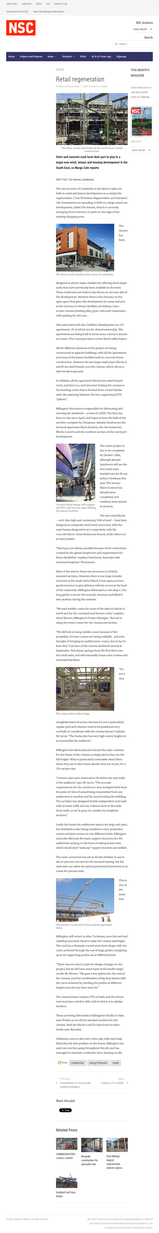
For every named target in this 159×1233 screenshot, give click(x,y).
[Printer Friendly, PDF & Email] (62, 1062)
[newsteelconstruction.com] (20, 27)
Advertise (26, 3)
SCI (48, 3)
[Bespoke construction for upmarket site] (92, 1145)
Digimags (121, 56)
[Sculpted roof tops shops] (66, 1181)
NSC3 (95, 86)
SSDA (83, 56)
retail (116, 1063)
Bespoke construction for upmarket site (89, 1160)
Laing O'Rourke (98, 1063)
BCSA (39, 3)
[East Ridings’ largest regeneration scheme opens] (117, 1145)
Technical (67, 56)
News (50, 56)
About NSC (11, 3)
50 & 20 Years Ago (101, 56)
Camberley (77, 1063)
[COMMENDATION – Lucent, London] (66, 1144)
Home (12, 56)
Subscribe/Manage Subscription (48, 11)
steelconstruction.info (17, 11)
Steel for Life (60, 3)
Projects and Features (31, 56)
